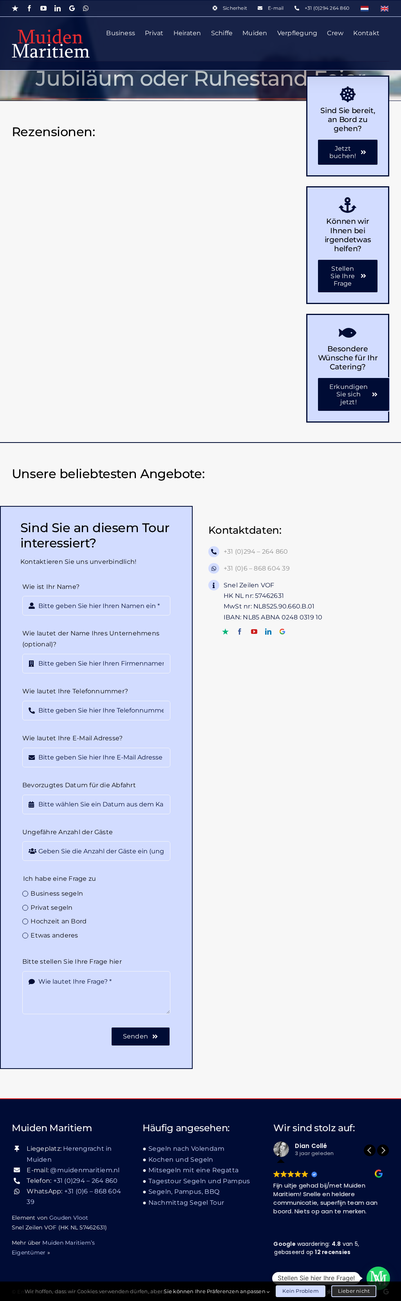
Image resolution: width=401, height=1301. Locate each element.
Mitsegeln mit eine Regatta (193, 1170)
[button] (383, 1150)
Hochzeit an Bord (59, 921)
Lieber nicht (354, 1291)
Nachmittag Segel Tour (186, 1202)
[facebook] (240, 631)
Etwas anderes (54, 935)
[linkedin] (268, 631)
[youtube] (254, 631)
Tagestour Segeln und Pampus (199, 1181)
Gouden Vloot (69, 1217)
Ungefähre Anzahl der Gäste (67, 832)
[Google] (282, 631)
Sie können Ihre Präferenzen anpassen (215, 1291)
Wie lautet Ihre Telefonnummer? (75, 691)
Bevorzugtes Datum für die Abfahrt (79, 785)
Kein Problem (300, 1291)
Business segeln (57, 893)
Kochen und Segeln (180, 1159)
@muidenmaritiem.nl (84, 1170)
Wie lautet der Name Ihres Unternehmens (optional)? (90, 639)
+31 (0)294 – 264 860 (256, 551)
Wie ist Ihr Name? (50, 586)
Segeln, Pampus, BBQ (183, 1191)
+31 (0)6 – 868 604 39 (257, 568)
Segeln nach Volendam (186, 1148)
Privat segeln (51, 907)
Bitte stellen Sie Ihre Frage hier (72, 961)
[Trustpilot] (225, 631)
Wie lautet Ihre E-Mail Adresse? (72, 738)
